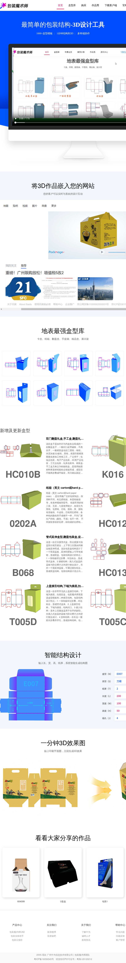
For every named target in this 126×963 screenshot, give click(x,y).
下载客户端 (111, 5)
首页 (60, 5)
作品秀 (95, 5)
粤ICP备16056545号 (44, 959)
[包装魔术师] (14, 5)
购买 (83, 5)
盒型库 (72, 5)
